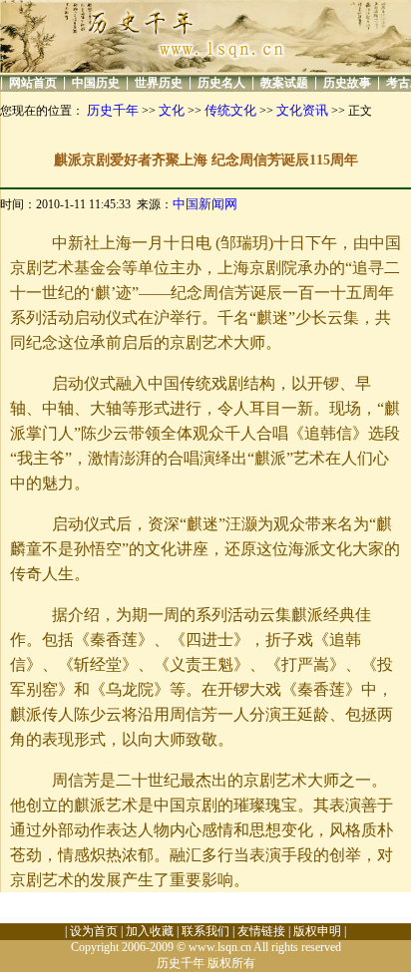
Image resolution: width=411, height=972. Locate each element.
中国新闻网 (205, 203)
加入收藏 (150, 931)
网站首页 (33, 83)
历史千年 (113, 110)
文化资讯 (302, 110)
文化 (172, 110)
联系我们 (205, 931)
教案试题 (284, 83)
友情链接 (261, 931)
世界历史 (159, 83)
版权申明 (317, 931)
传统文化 (230, 110)
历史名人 (221, 83)
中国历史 (96, 83)
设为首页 (94, 931)
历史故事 (347, 83)
